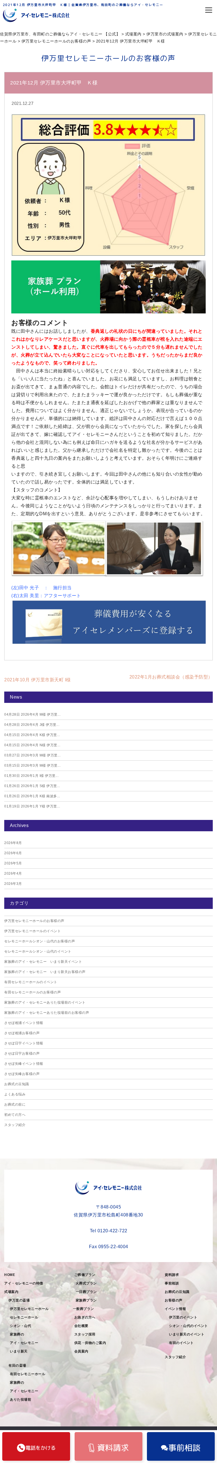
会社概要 (81, 1326)
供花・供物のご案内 (90, 1343)
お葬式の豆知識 (16, 1084)
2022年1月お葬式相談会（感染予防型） (171, 677)
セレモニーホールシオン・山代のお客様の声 (39, 941)
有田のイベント (181, 1343)
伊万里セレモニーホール (29, 1309)
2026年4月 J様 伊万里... (31, 725)
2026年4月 (13, 873)
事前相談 (172, 1283)
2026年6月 (13, 853)
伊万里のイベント (183, 1317)
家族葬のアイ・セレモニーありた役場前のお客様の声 (46, 1013)
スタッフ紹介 (14, 1125)
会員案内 (81, 1351)
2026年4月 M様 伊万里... (32, 714)
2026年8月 (13, 843)
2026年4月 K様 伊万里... (32, 735)
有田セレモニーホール (27, 1374)
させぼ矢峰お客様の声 (22, 1074)
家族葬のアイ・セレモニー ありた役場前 (26, 1391)
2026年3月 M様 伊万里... (32, 755)
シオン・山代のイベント (188, 1326)
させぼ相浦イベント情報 (23, 1023)
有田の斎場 (17, 1365)
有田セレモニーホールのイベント (30, 982)
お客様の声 (174, 1300)
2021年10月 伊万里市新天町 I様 (37, 679)
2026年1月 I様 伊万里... (31, 776)
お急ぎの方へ (85, 1317)
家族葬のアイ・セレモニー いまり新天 (26, 1342)
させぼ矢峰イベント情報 (23, 1064)
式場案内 (11, 1292)
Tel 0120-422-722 (108, 1230)
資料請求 (172, 1275)
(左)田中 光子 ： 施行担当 (41, 587)
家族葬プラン (86, 1300)
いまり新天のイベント (186, 1334)
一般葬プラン (83, 1309)
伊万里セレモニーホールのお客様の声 (34, 921)
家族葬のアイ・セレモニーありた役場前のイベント (45, 1002)
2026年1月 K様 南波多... (32, 796)
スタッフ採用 (85, 1334)
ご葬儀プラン (85, 1275)
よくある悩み (14, 1094)
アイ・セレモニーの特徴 (23, 1283)
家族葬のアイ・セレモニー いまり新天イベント (43, 962)
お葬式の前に (14, 1104)
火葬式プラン (86, 1283)
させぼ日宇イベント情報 (23, 1043)
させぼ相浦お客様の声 (22, 1033)
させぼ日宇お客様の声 (22, 1053)
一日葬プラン (86, 1292)
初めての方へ (14, 1115)
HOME (9, 1275)
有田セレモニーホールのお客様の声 (32, 992)
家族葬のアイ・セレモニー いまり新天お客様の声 (45, 972)
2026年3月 (13, 884)
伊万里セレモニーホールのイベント (32, 931)
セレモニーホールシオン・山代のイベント (37, 951)
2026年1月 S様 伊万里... (32, 786)
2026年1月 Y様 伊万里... (32, 806)
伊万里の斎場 (19, 1300)
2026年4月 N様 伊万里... (32, 745)
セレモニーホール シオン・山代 (26, 1321)
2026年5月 (13, 863)
